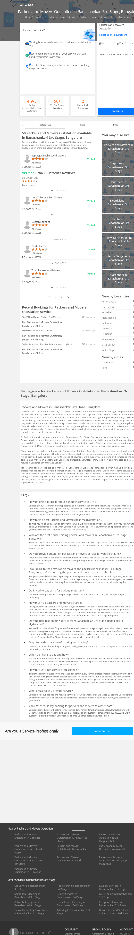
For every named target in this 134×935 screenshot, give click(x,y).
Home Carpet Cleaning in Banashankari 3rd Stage (71, 903)
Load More (59, 190)
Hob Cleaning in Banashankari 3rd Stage (74, 887)
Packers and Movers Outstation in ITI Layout (27, 870)
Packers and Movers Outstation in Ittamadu (69, 859)
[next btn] (68, 297)
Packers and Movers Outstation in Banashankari (72, 847)
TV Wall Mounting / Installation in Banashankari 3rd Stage (31, 911)
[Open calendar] (115, 42)
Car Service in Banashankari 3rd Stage (30, 887)
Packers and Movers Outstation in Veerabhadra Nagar (29, 849)
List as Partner (102, 731)
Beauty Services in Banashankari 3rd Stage (70, 895)
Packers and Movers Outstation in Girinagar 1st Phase (72, 838)
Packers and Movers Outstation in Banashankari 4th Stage (29, 860)
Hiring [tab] (82, 124)
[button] (108, 43)
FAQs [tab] (115, 124)
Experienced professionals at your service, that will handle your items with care (57, 55)
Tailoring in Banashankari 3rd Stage (73, 911)
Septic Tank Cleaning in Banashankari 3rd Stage (27, 895)
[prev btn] (49, 297)
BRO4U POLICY (101, 929)
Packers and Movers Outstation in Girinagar (27, 836)
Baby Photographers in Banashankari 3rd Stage (27, 903)
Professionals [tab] (45, 124)
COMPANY (71, 929)
